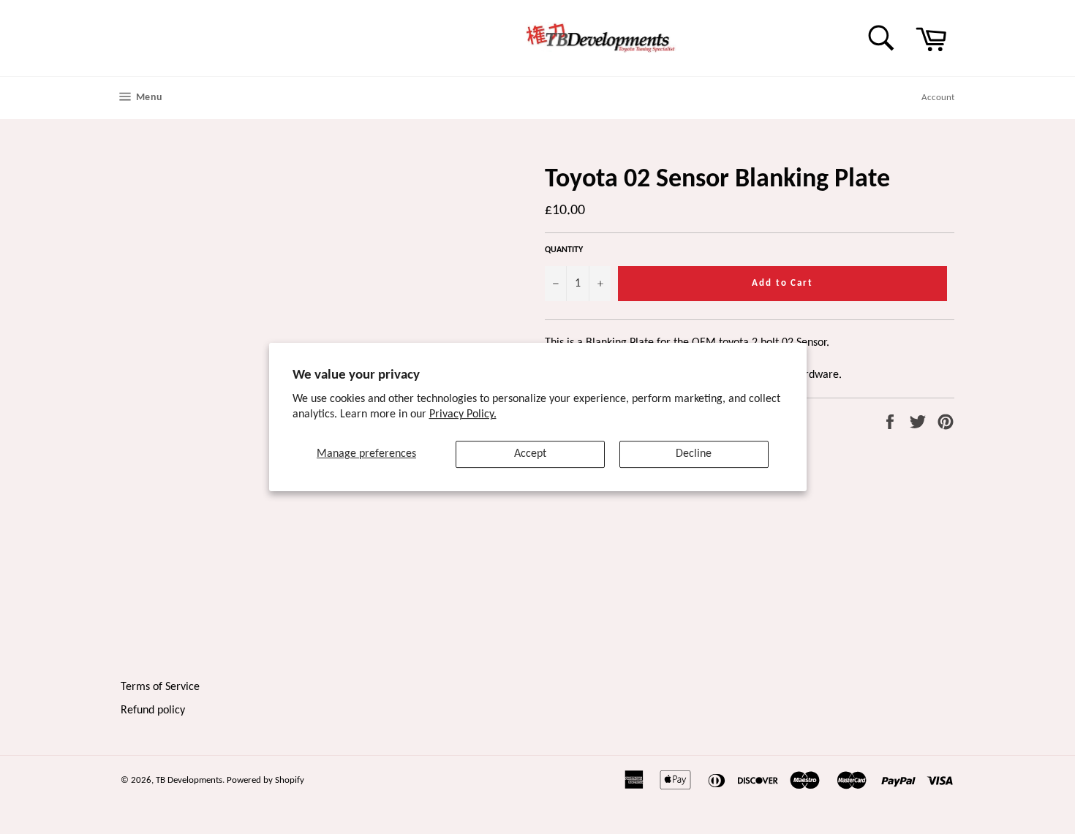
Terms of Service (160, 687)
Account (937, 97)
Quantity (564, 250)
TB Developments (189, 780)
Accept (530, 454)
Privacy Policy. (463, 414)
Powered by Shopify (265, 780)
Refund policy (153, 710)
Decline (694, 454)
